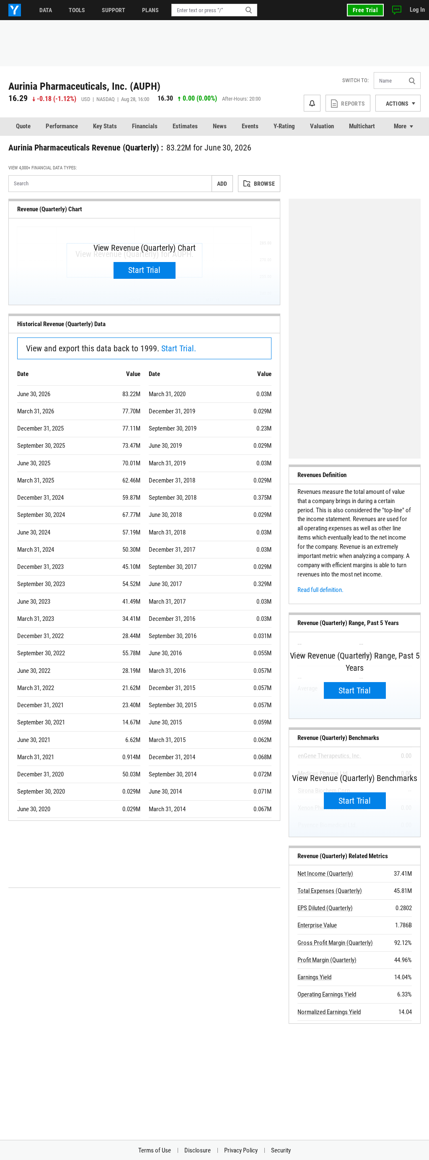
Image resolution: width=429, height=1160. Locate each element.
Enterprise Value (317, 925)
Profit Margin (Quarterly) (327, 960)
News (220, 126)
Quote (23, 126)
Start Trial (144, 270)
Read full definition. (320, 590)
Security (281, 1150)
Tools (77, 10)
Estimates (185, 126)
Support (113, 10)
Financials (145, 126)
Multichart (362, 126)
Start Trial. (178, 348)
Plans (150, 10)
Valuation (322, 126)
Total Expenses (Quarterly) (329, 891)
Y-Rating (284, 126)
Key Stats (105, 126)
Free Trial (365, 10)
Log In (417, 9)
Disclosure (197, 1150)
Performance (62, 126)
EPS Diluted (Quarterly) (325, 908)
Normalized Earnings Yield (329, 1012)
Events (250, 126)
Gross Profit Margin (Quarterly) (335, 943)
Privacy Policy (241, 1150)
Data (45, 10)
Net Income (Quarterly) (325, 873)
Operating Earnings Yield (326, 994)
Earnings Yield (314, 977)
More (400, 126)
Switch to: (355, 80)
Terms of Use (154, 1150)
